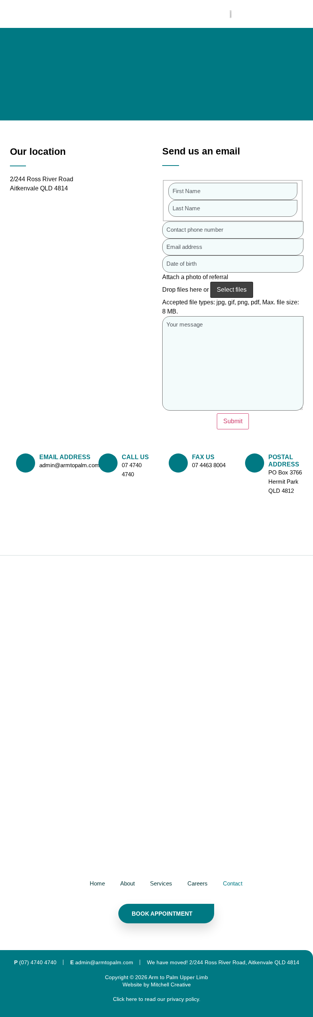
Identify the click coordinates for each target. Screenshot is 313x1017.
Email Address (64, 457)
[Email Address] (25, 463)
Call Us (135, 457)
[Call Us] (108, 463)
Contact (232, 883)
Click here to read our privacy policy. (156, 999)
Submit (232, 421)
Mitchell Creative (171, 984)
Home (97, 883)
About (127, 883)
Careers (197, 883)
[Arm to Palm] (166, 719)
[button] (151, 14)
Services (161, 883)
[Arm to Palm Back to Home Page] (231, 14)
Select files (232, 289)
